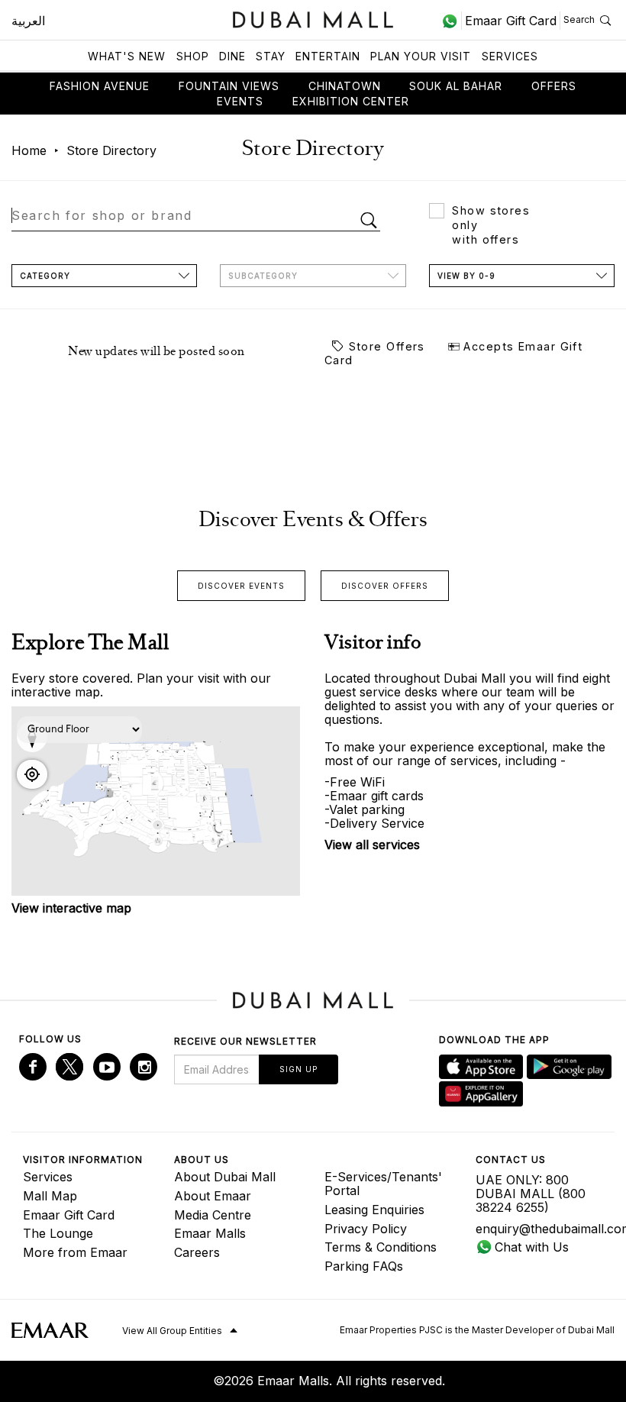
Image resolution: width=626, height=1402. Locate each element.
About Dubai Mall (225, 1176)
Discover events (241, 585)
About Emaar (212, 1195)
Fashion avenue (100, 85)
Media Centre (212, 1215)
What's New (127, 56)
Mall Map (50, 1195)
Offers (553, 85)
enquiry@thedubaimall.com (540, 1228)
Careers (197, 1252)
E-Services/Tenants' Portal (383, 1183)
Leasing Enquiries (374, 1209)
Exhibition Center (350, 101)
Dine (232, 56)
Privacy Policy (365, 1228)
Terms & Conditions (380, 1247)
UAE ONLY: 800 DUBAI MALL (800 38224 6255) (531, 1193)
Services (510, 56)
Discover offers (384, 585)
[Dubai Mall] (313, 18)
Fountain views (229, 85)
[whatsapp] (451, 20)
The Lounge (58, 1233)
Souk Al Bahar (455, 85)
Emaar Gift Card (69, 1215)
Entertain (327, 56)
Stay (271, 56)
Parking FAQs (363, 1266)
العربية (28, 20)
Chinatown (344, 85)
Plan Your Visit (420, 56)
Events (240, 101)
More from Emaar (75, 1252)
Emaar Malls (210, 1233)
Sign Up (298, 1069)
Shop (192, 56)
